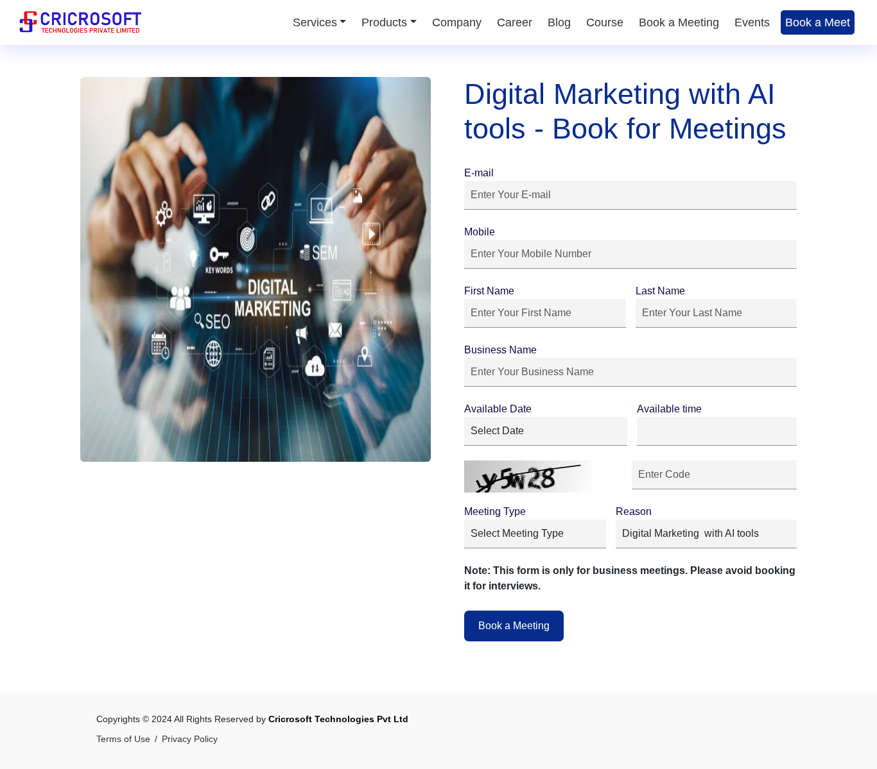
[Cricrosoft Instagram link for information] (760, 734)
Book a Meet (817, 22)
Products (384, 22)
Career (514, 22)
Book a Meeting (679, 22)
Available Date (498, 408)
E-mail (479, 172)
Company (457, 22)
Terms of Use (123, 739)
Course (604, 22)
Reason (634, 511)
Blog (559, 22)
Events (752, 22)
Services (315, 22)
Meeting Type (495, 511)
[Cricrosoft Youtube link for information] (737, 734)
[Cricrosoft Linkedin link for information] (782, 734)
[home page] (80, 22)
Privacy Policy (190, 739)
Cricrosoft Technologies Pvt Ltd (338, 719)
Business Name (500, 349)
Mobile (479, 231)
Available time (669, 408)
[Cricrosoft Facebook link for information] (715, 734)
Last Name (660, 290)
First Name (489, 290)
